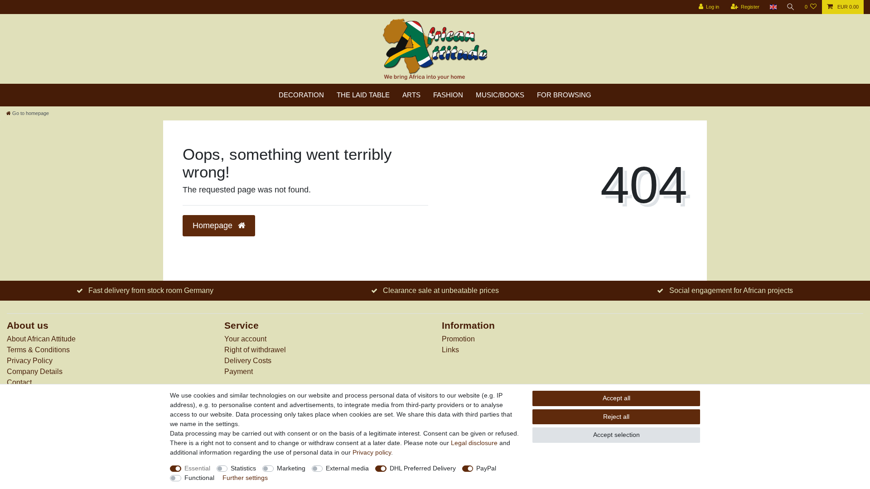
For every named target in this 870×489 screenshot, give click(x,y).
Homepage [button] (214, 225)
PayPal (486, 468)
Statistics (243, 468)
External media (347, 468)
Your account (245, 339)
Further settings (245, 477)
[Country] (772, 7)
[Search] (791, 7)
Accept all (616, 398)
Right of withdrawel (255, 350)
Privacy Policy (30, 360)
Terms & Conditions (38, 350)
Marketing (291, 468)
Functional (199, 477)
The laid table (363, 95)
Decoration (301, 95)
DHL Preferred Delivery (423, 468)
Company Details (35, 371)
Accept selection (616, 434)
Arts (411, 95)
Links (450, 350)
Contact (19, 382)
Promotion (458, 339)
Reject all (616, 416)
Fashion (448, 95)
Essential (197, 468)
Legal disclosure (474, 442)
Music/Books (500, 95)
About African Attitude (41, 339)
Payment (238, 371)
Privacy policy (372, 452)
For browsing (564, 95)
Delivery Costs (247, 360)
